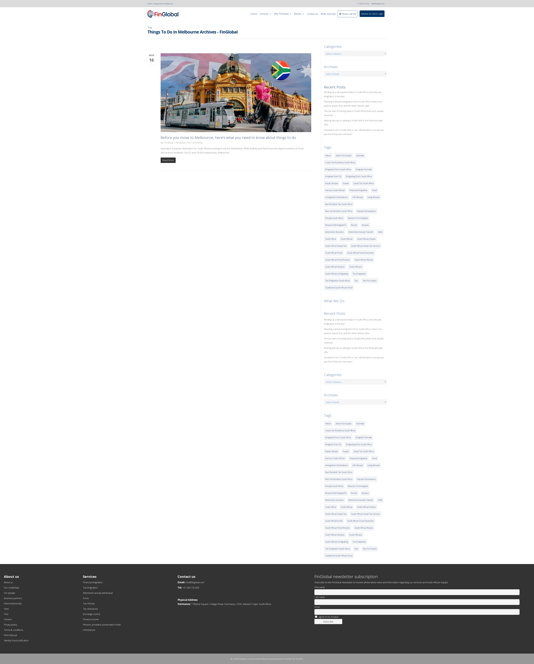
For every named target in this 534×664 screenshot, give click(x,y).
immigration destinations (336, 197)
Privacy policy (10, 624)
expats (346, 183)
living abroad (374, 197)
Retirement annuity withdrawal (98, 592)
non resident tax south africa (338, 204)
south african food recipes (337, 259)
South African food (333, 253)
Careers (8, 619)
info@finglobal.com (378, 4)
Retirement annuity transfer (360, 232)
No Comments (195, 142)
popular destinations (366, 211)
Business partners (13, 598)
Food (374, 190)
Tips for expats (370, 280)
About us (8, 582)
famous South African (335, 190)
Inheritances (89, 629)
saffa (380, 232)
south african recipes (335, 266)
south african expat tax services (365, 246)
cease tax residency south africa (340, 162)
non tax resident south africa (338, 211)
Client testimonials (13, 603)
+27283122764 (363, 4)
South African (347, 239)
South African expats (366, 239)
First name (319, 587)
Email (317, 607)
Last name (319, 597)
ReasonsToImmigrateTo (335, 225)
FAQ (6, 614)
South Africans (355, 266)
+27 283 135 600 (190, 587)
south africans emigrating (336, 273)
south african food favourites (360, 253)
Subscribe (328, 621)
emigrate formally (364, 169)
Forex (86, 598)
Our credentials (11, 587)
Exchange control (91, 614)
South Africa (330, 239)
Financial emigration (92, 582)
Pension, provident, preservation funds (102, 624)
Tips (356, 280)
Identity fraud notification (16, 640)
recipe (354, 225)
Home (149, 4)
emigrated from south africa (338, 169)
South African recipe (364, 259)
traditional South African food (338, 287)
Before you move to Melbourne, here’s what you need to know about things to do (228, 137)
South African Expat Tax (335, 246)
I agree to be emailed (327, 616)
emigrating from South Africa (359, 176)
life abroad (358, 197)
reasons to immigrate (358, 218)
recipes (365, 225)
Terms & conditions (13, 629)
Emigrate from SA (333, 176)
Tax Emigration (90, 587)
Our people (9, 592)
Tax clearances (90, 608)
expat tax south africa (364, 183)
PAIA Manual (10, 635)
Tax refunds (89, 603)
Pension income (91, 619)
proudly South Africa (334, 218)
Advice (328, 155)
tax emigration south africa (337, 280)
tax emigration (359, 273)
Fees (6, 608)
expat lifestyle (331, 183)
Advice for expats (344, 155)
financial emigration (358, 190)
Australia (360, 155)
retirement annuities (334, 232)
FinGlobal (168, 142)
